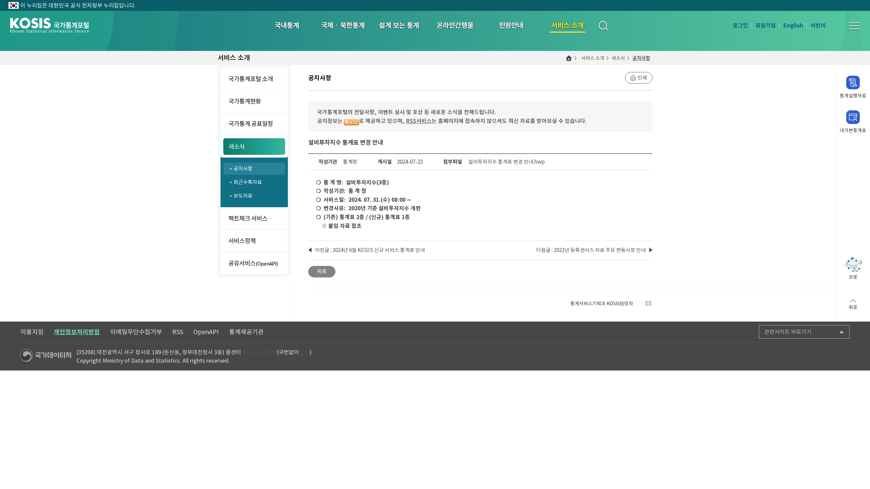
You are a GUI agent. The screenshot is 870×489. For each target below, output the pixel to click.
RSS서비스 (419, 120)
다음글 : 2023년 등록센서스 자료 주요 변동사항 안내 (591, 250)
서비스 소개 (592, 58)
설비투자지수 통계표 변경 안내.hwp (506, 162)
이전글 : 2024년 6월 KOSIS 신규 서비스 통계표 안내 (370, 250)
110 (305, 352)
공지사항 (641, 58)
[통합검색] (603, 26)
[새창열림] (648, 303)
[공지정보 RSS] (351, 120)
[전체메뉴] (854, 25)
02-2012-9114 (259, 352)
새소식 (618, 58)
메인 (569, 58)
